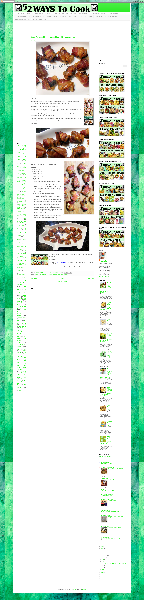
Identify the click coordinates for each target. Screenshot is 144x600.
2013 (102, 576)
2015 (102, 572)
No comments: (56, 272)
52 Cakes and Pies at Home (22, 13)
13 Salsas (19, 257)
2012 (102, 578)
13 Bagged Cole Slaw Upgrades (21, 151)
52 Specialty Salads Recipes (22, 19)
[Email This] (65, 273)
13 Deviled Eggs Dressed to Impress (21, 183)
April (103, 567)
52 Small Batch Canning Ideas (68, 16)
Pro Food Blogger (105, 537)
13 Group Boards (20, 200)
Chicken (18, 389)
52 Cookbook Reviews (21, 317)
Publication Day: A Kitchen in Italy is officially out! (110, 490)
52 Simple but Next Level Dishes (21, 373)
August (103, 557)
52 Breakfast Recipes (21, 16)
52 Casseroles (98, 16)
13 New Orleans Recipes (21, 244)
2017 (102, 546)
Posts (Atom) (40, 285)
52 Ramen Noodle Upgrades (36, 16)
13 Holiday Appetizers (21, 206)
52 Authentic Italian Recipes (21, 288)
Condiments (23, 389)
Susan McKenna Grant (106, 510)
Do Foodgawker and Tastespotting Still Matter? (110, 538)
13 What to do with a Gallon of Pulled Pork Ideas (21, 275)
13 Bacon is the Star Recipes (40, 274)
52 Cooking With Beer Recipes (98, 13)
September (104, 555)
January (104, 569)
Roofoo (74, 589)
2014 (102, 574)
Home (62, 278)
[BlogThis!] (66, 273)
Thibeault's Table (105, 462)
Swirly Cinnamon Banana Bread (109, 407)
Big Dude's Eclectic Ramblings (108, 467)
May (103, 565)
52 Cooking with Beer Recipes (21, 322)
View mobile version (62, 281)
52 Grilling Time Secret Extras (60, 13)
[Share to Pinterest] (71, 273)
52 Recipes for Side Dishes (21, 356)
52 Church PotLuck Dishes (85, 16)
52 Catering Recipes (52, 16)
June (103, 561)
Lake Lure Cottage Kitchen (107, 499)
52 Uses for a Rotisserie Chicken (79, 13)
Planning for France (112, 500)
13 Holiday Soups (20, 225)
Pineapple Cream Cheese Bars (109, 423)
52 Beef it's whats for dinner (21, 293)
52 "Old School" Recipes (21, 276)
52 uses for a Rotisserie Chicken (21, 382)
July (103, 559)
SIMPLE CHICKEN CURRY (106, 463)
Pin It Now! (33, 40)
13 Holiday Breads (21, 208)
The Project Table (105, 526)
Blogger (84, 589)
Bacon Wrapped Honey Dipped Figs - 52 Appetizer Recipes (54, 37)
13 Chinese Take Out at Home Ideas (21, 176)
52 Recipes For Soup (21, 359)
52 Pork (24, 349)
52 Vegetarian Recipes (21, 386)
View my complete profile (104, 276)
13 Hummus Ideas (20, 226)
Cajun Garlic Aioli (108, 321)
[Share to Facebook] (69, 273)
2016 (102, 548)
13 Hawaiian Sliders (22, 202)
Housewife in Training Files (106, 495)
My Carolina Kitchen (105, 515)
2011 (102, 580)
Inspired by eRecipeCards (104, 260)
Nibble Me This (104, 478)
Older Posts (91, 278)
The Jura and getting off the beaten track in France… (111, 511)
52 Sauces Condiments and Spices (21, 363)
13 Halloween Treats (21, 201)
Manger (102, 489)
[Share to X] (68, 273)
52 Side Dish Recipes (21, 367)
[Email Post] (62, 272)
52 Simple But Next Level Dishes (41, 13)
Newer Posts (34, 278)
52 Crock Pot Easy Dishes (39, 19)
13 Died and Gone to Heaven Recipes (21, 187)
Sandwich (20, 390)
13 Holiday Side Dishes (21, 223)
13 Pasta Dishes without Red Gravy (21, 248)
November (104, 552)
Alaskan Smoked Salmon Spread (114, 527)
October (104, 553)
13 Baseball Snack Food (21, 162)
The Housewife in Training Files (108, 494)
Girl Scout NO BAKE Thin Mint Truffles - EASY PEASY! (109, 354)
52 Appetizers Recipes (111, 16)
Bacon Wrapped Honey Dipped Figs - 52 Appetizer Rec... (114, 563)
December (104, 550)
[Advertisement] (47, 27)
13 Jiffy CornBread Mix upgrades (21, 231)
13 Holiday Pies (21, 221)
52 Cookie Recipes (114, 13)
